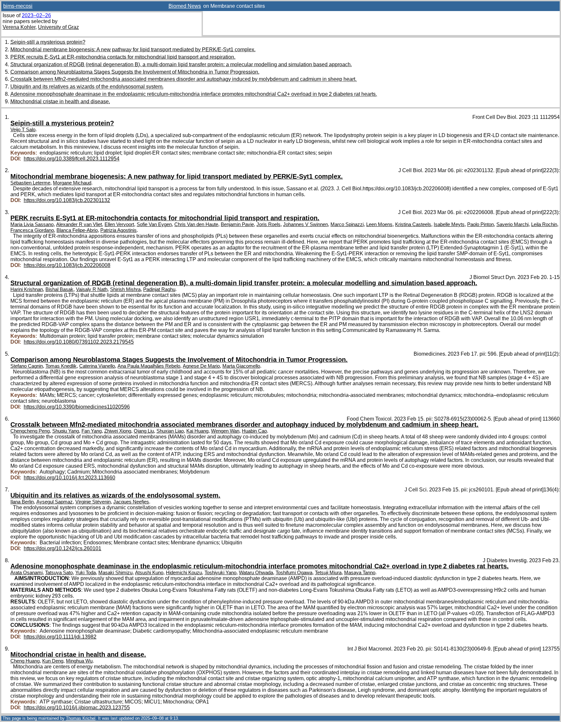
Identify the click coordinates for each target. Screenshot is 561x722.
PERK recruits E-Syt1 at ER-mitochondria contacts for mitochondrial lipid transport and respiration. (122, 57)
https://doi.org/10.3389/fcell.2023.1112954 (71, 158)
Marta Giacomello (241, 366)
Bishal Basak (59, 289)
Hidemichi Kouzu (184, 572)
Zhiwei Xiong (117, 431)
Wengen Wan (225, 431)
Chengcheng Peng (30, 431)
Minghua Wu (79, 661)
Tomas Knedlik (61, 366)
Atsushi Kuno (149, 572)
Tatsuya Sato (59, 572)
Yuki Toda (85, 572)
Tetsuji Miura (328, 572)
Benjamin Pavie (237, 224)
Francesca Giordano (32, 230)
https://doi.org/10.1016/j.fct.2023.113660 (69, 477)
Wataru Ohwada (256, 572)
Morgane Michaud (72, 182)
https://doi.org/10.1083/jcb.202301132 (67, 200)
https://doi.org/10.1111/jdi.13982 (60, 637)
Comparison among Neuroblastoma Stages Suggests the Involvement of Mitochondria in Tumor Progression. (134, 72)
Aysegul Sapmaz (54, 501)
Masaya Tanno (359, 572)
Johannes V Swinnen (305, 224)
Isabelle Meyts (449, 224)
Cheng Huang (25, 661)
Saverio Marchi (512, 224)
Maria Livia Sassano (32, 224)
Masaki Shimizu (115, 572)
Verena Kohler (19, 27)
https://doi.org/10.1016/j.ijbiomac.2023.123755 (77, 707)
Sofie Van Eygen (154, 224)
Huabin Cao (254, 431)
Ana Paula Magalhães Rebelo (149, 366)
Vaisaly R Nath (91, 289)
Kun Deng (52, 661)
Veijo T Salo (22, 129)
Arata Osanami (26, 572)
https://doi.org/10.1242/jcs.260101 (62, 548)
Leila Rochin (544, 224)
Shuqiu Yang (65, 431)
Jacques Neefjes (131, 501)
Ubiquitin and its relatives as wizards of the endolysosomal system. (87, 86)
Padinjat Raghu (159, 289)
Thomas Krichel (80, 718)
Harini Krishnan (26, 289)
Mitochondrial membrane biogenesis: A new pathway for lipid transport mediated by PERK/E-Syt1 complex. (133, 49)
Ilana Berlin (22, 501)
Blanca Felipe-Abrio (77, 230)
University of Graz (58, 27)
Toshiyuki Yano (220, 572)
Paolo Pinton (480, 224)
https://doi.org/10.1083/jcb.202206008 (67, 265)
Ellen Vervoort (119, 224)
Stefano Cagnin (26, 366)
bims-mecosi (17, 6)
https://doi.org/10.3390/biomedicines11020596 (77, 407)
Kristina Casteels (413, 224)
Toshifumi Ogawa (294, 572)
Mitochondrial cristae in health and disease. (60, 101)
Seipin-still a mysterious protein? (47, 42)
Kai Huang (197, 431)
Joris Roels (268, 224)
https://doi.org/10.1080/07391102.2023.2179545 (79, 342)
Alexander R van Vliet (79, 224)
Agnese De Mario (201, 366)
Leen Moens (379, 224)
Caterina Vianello (97, 366)
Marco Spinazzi (347, 224)
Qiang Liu (144, 431)
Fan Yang (91, 431)
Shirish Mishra (125, 289)
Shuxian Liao (170, 431)
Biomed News (184, 6)
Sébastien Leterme (30, 182)
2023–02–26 (36, 15)
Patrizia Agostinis (118, 230)
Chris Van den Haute (196, 224)
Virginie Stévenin (93, 501)
